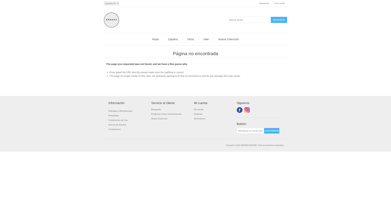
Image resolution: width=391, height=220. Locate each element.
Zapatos (173, 39)
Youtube (247, 110)
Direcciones (199, 118)
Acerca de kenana (117, 124)
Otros (190, 39)
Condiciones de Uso (118, 120)
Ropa (155, 39)
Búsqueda (156, 109)
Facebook (240, 110)
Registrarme (264, 3)
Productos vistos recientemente (166, 114)
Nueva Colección (228, 39)
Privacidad (113, 115)
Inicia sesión (279, 3)
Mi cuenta (198, 109)
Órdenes (198, 114)
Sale (206, 39)
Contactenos (114, 129)
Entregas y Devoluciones (120, 111)
